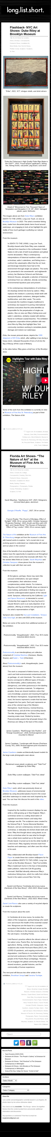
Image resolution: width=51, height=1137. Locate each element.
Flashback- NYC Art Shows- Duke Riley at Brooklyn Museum (25, 31)
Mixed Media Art (36, 437)
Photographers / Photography (18, 486)
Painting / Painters (19, 483)
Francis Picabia (43, 1002)
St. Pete (12, 51)
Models (46, 1011)
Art (14, 38)
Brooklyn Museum (10, 222)
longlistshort (47, 1134)
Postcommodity (9, 652)
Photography (29, 1016)
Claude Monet (31, 994)
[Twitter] (16, 1043)
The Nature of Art (9, 535)
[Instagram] (22, 1043)
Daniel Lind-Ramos (10, 903)
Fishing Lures (26, 437)
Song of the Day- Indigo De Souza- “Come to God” (22, 1071)
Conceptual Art (25, 40)
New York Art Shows (24, 46)
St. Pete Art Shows (39, 1021)
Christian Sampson (10, 562)
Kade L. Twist (18, 658)
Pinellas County (14, 49)
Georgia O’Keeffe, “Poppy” (17, 511)
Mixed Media (13, 46)
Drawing (21, 475)
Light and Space (28, 1011)
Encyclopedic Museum (41, 997)
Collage (24, 472)
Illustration (13, 480)
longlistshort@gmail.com (10, 1118)
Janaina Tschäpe (35, 975)
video (42, 799)
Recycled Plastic (29, 442)
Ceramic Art (18, 472)
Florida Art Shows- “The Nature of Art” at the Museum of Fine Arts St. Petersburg (27, 461)
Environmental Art (42, 434)
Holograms (40, 1005)
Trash (40, 445)
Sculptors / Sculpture (26, 49)
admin (14, 429)
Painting (45, 1013)
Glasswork (24, 478)
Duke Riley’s (30, 216)
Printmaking (18, 489)
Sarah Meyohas (36, 560)
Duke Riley (33, 434)
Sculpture (38, 442)
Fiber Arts (28, 475)
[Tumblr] (28, 1043)
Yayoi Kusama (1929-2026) (14, 1054)
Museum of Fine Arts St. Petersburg (19, 412)
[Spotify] (35, 1043)
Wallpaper (45, 445)
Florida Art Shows (15, 43)
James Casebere (9, 752)
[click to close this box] (48, 1050)
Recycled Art (29, 1019)
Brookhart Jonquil (18, 975)
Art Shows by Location (22, 38)
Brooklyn (17, 40)
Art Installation (38, 431)
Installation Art (25, 43)
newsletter (18, 1107)
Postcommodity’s (14, 663)
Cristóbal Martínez (20, 655)
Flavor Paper (37, 1000)
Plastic (36, 1016)
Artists (12, 40)
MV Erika (39, 440)
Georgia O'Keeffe (31, 1005)
